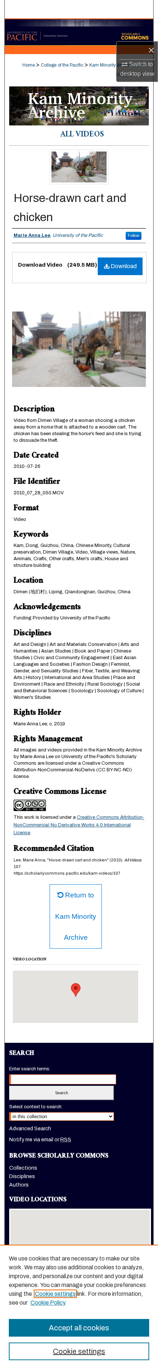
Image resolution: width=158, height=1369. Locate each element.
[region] (79, 1307)
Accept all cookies (79, 1328)
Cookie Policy (48, 1302)
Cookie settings (55, 1294)
